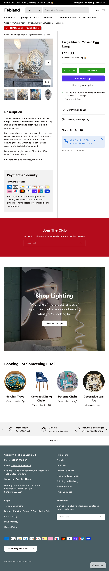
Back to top (54, 441)
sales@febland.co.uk (21, 465)
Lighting (24, 17)
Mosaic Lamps (90, 17)
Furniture (8, 17)
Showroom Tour (64, 486)
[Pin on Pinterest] (81, 130)
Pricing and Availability (68, 476)
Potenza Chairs (67, 396)
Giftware (48, 17)
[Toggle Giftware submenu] (54, 17)
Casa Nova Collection (14, 22)
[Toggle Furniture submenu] (15, 17)
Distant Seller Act (65, 470)
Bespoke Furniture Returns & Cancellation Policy (28, 511)
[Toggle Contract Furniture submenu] (78, 17)
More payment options (83, 85)
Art (35, 17)
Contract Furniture (68, 17)
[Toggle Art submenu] (39, 17)
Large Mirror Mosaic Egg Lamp (39, 35)
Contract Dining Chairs (41, 398)
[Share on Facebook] (76, 130)
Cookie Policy (10, 527)
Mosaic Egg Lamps (18, 35)
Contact (59, 22)
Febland (65, 150)
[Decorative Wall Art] (94, 381)
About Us (61, 465)
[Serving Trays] (15, 381)
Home (6, 35)
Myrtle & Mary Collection (40, 22)
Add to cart (92, 70)
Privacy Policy (11, 521)
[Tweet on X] (70, 130)
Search (60, 460)
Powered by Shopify (24, 561)
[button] (103, 10)
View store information (75, 99)
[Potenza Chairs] (67, 381)
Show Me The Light (54, 323)
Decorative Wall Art (93, 398)
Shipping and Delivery (68, 481)
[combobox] (57, 10)
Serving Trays (15, 396)
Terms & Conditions (13, 505)
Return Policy (10, 516)
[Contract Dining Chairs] (41, 381)
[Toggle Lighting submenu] (29, 17)
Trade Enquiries (64, 491)
